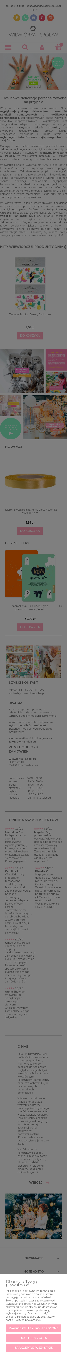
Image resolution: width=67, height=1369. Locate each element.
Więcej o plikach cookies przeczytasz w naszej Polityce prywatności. (30, 1318)
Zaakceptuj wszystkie (33, 1347)
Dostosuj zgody (33, 1338)
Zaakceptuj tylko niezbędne (33, 1328)
